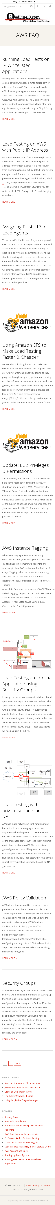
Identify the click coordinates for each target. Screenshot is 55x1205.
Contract (45, 1185)
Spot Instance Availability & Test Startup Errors (28, 1146)
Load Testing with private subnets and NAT (22, 810)
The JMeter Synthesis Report (19, 1095)
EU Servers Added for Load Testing (22, 1138)
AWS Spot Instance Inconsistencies (22, 1134)
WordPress (44, 1200)
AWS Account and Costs (16, 1150)
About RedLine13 (30, 1)
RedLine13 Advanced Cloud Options (22, 1083)
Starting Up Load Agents (17, 1155)
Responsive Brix (24, 1200)
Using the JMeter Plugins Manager (21, 1100)
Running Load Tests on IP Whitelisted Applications (26, 65)
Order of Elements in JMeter (18, 1091)
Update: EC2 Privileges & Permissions (25, 468)
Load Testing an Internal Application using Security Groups (27, 684)
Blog (15, 1)
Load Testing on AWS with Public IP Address (25, 147)
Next (17, 1063)
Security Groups (19, 983)
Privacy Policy (32, 1185)
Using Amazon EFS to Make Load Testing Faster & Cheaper (24, 351)
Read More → (10, 118)
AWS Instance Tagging (25, 548)
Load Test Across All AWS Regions (22, 1142)
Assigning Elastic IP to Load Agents (24, 230)
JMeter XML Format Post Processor (22, 1087)
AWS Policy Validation (24, 898)
